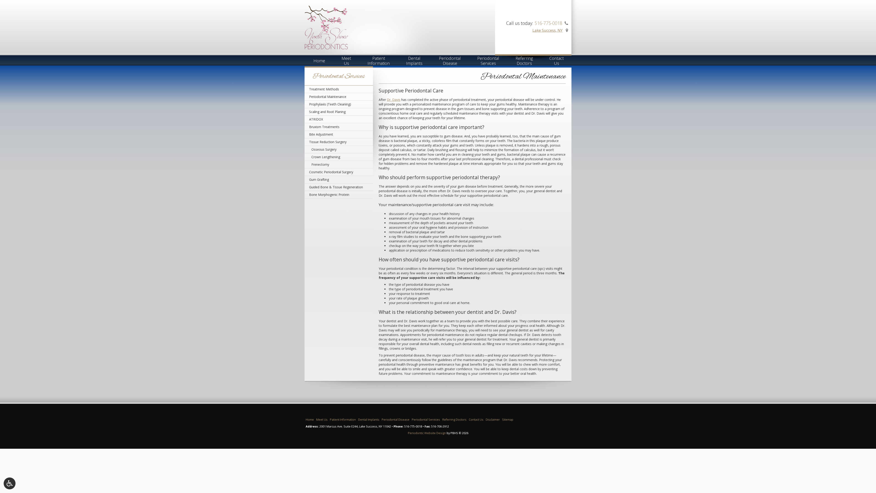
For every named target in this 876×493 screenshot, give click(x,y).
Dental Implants (368, 420)
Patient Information (343, 420)
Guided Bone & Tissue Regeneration (336, 187)
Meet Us (322, 420)
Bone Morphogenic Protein (329, 194)
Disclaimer (493, 420)
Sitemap (507, 420)
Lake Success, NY (547, 30)
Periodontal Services (339, 76)
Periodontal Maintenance (327, 96)
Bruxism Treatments (324, 127)
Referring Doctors (454, 420)
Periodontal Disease (395, 420)
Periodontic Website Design (427, 433)
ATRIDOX (316, 119)
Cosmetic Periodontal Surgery (331, 172)
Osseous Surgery (323, 149)
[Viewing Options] (9, 483)
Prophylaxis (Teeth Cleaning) (330, 104)
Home (319, 60)
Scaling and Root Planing (327, 112)
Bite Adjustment (321, 134)
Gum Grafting (319, 179)
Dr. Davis (393, 99)
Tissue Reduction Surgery (328, 142)
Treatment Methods (324, 89)
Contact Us (476, 420)
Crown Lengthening (325, 157)
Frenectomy (320, 164)
